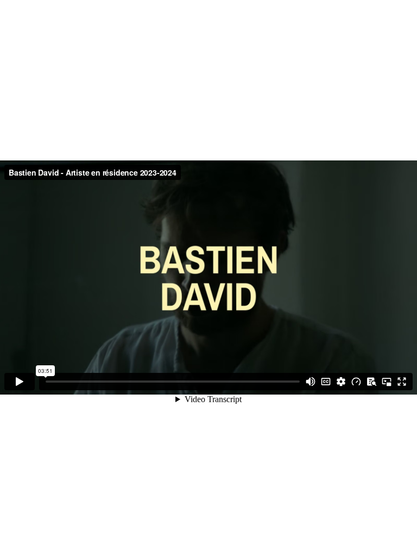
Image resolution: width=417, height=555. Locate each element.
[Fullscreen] (401, 381)
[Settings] (341, 381)
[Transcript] (371, 381)
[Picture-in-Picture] (386, 381)
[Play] (19, 381)
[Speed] (356, 381)
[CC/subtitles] (325, 381)
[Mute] (310, 381)
